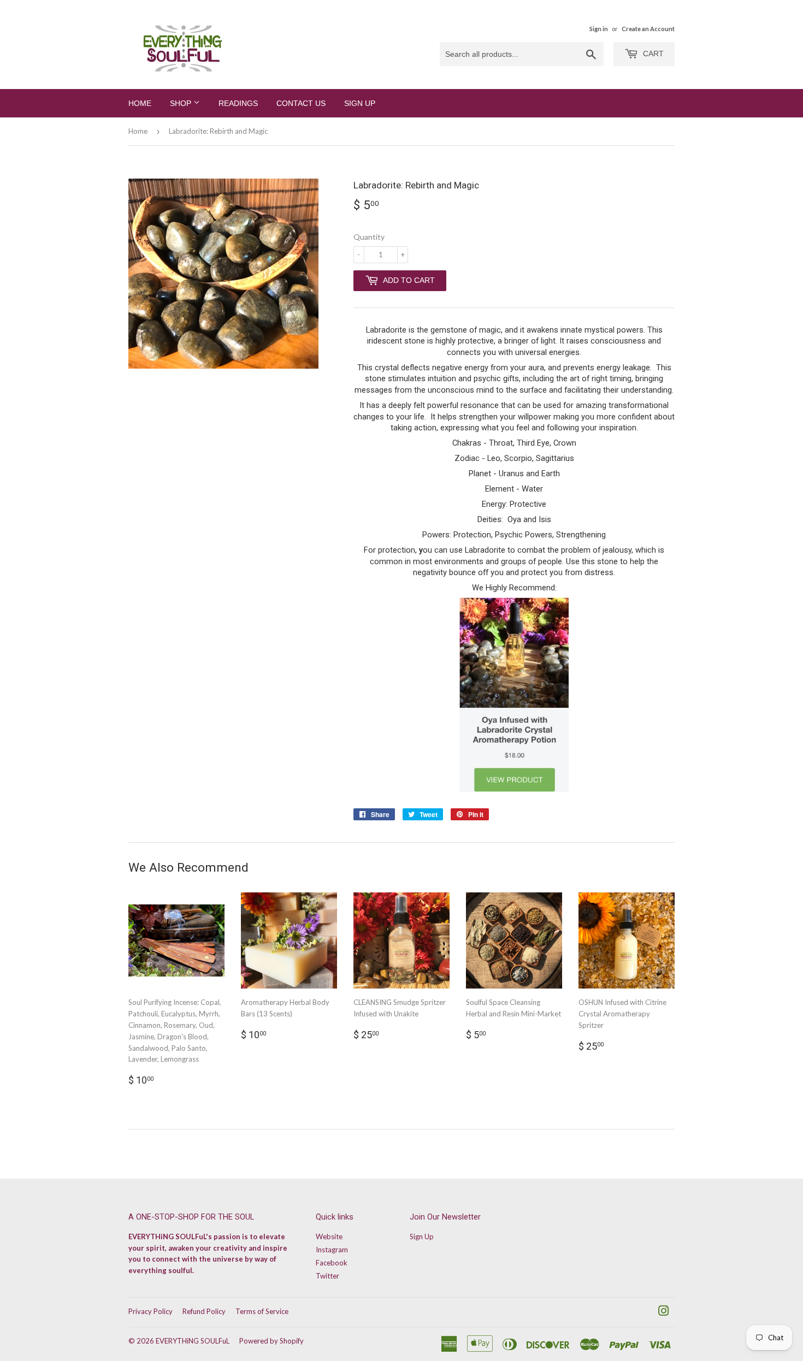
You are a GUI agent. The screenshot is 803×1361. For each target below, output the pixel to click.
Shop (181, 103)
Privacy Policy (150, 1311)
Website (329, 1236)
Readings (238, 103)
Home (139, 103)
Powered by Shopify (271, 1340)
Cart (652, 53)
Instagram (332, 1249)
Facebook (331, 1262)
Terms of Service (261, 1311)
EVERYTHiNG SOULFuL (192, 1340)
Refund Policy (204, 1311)
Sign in (598, 28)
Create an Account (648, 28)
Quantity (369, 236)
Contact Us (301, 103)
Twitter (327, 1275)
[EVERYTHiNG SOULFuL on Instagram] (663, 1312)
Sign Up (359, 103)
